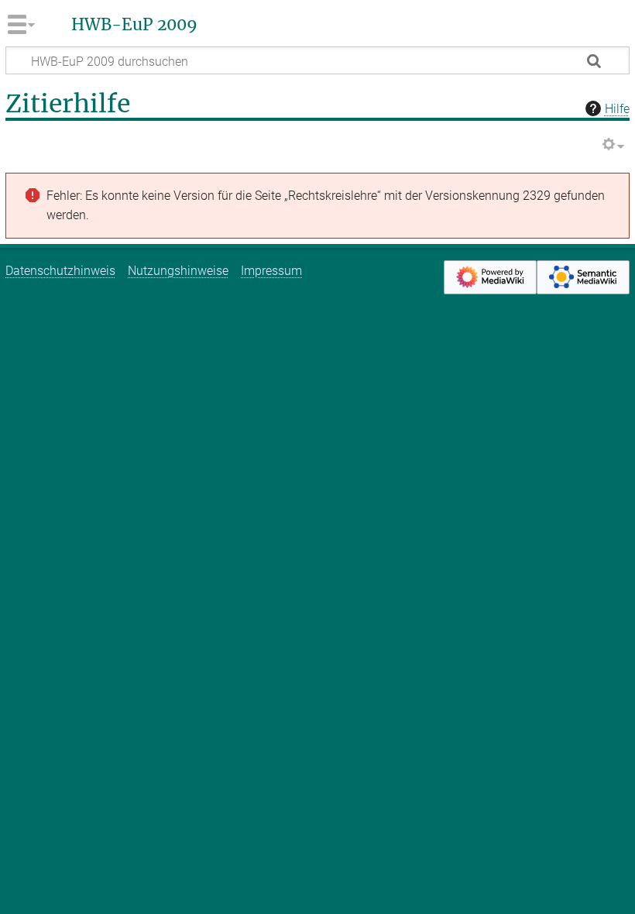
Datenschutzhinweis (60, 270)
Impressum (271, 270)
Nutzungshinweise (178, 270)
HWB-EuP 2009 (134, 25)
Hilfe (617, 108)
